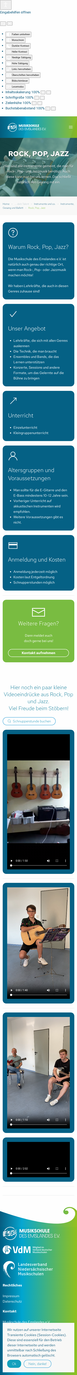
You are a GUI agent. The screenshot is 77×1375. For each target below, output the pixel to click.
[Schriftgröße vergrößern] (42, 98)
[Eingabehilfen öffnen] (5, 5)
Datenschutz (12, 1301)
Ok (14, 1364)
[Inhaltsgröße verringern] (43, 92)
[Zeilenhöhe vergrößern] (39, 103)
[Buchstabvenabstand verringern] (47, 108)
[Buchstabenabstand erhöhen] (53, 108)
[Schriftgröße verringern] (36, 98)
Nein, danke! (37, 1364)
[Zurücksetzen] (3, 24)
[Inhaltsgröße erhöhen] (48, 92)
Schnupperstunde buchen (32, 721)
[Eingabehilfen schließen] (10, 23)
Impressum (11, 1296)
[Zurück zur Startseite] (26, 127)
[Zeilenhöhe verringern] (34, 103)
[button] (71, 127)
